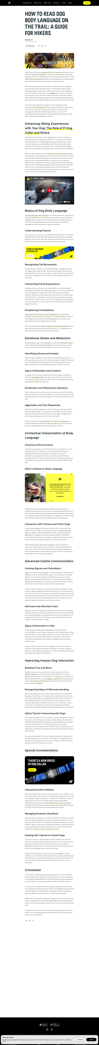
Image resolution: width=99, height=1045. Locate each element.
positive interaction (31, 674)
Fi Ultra (64, 3)
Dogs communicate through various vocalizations (41, 314)
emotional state (46, 345)
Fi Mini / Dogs (37, 3)
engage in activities (53, 679)
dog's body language (39, 74)
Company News (27, 3)
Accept (91, 1039)
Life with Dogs (30, 46)
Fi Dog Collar (44, 142)
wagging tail (54, 93)
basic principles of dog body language (53, 326)
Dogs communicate (35, 79)
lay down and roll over (32, 382)
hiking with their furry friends (50, 72)
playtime (40, 683)
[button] (27, 489)
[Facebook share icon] (42, 46)
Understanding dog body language (36, 215)
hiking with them (66, 343)
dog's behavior (41, 107)
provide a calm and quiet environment (46, 829)
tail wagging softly (38, 377)
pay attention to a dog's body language (54, 421)
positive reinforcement (40, 681)
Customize (80, 1039)
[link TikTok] (51, 1029)
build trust (58, 676)
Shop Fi (87, 3)
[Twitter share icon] (39, 46)
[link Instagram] (47, 1029)
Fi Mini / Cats (47, 3)
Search (70, 3)
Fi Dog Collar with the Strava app (57, 154)
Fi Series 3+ (56, 3)
